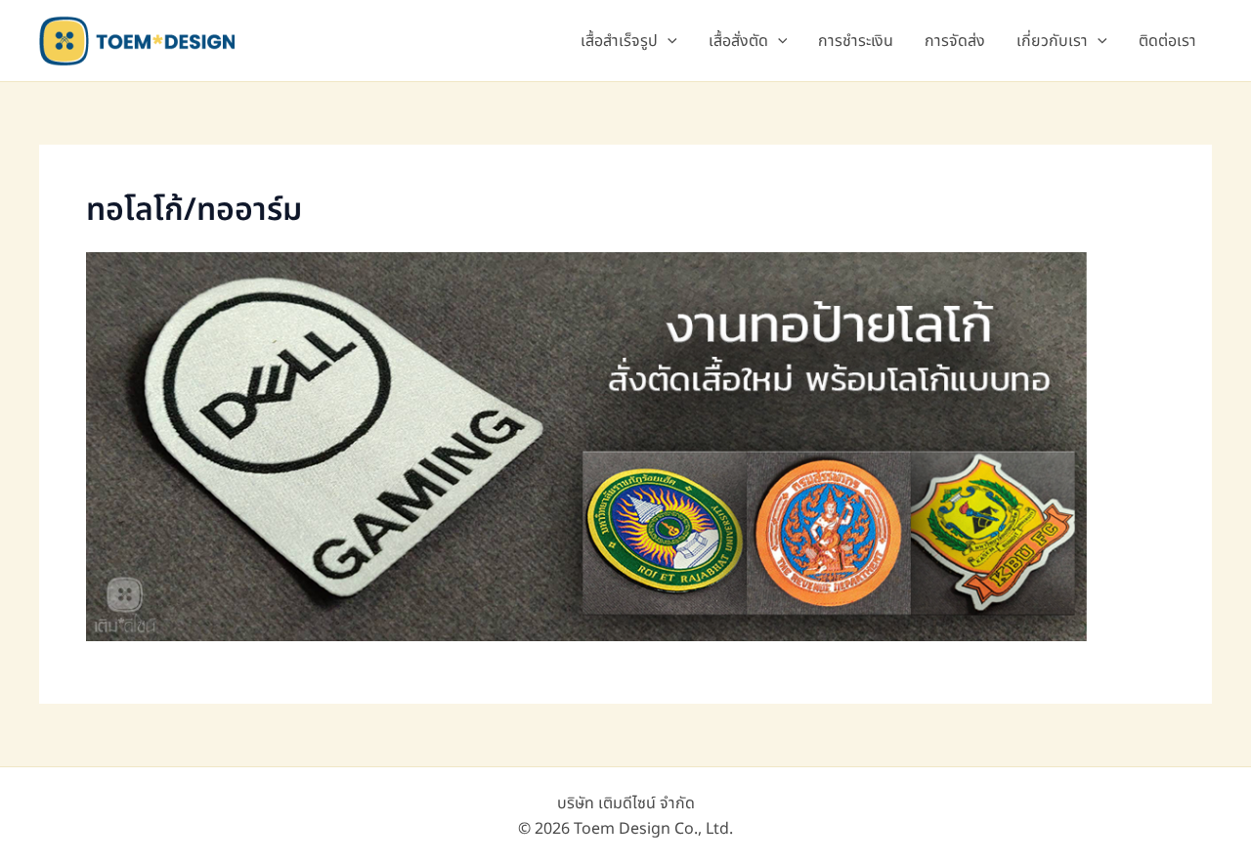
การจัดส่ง (955, 41)
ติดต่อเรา (1167, 41)
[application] (667, 41)
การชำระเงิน (855, 41)
